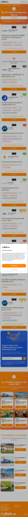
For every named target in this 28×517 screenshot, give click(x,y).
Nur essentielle (14, 269)
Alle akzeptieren (14, 265)
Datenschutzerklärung (9, 260)
